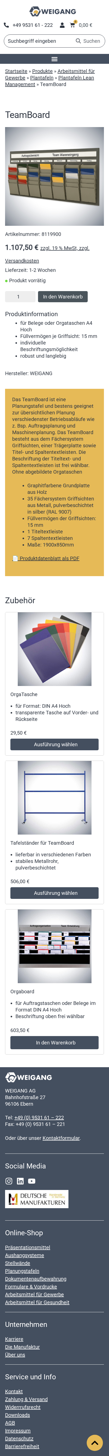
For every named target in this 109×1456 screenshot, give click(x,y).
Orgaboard (22, 991)
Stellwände (17, 1263)
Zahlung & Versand (26, 1399)
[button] (55, 59)
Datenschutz (19, 1438)
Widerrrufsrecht (23, 1407)
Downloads (17, 1415)
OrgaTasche (24, 694)
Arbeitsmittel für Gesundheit (37, 1302)
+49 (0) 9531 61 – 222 (39, 1118)
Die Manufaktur (22, 1347)
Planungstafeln (22, 1271)
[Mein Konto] (62, 25)
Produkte (42, 71)
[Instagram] (9, 1181)
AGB (10, 1423)
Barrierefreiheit (22, 1446)
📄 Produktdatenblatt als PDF (45, 558)
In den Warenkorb (63, 297)
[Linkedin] (20, 1181)
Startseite (16, 71)
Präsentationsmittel (27, 1247)
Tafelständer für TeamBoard (42, 843)
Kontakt (14, 1391)
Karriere (14, 1339)
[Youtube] (31, 1181)
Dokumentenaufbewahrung (35, 1279)
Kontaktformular (61, 1138)
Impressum (18, 1431)
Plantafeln (41, 78)
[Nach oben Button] (95, 1443)
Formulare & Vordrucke (31, 1287)
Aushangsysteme (24, 1255)
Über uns (15, 1355)
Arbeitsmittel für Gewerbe (34, 1294)
